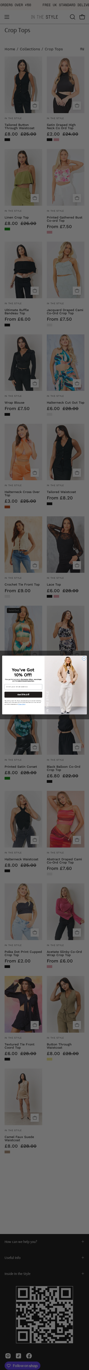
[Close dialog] (84, 658)
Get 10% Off (23, 694)
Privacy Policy (21, 704)
